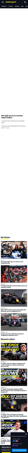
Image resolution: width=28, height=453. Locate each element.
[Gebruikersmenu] (25, 2)
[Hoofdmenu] (2, 2)
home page (6, 127)
